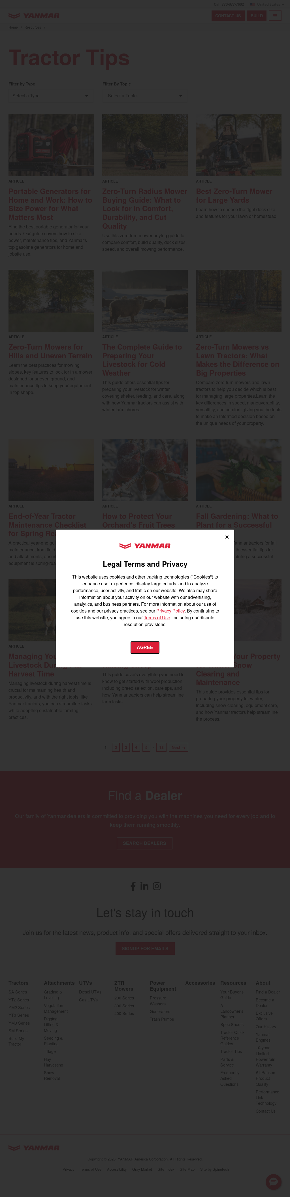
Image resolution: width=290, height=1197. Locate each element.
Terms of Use (157, 617)
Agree (145, 647)
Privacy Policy (170, 610)
